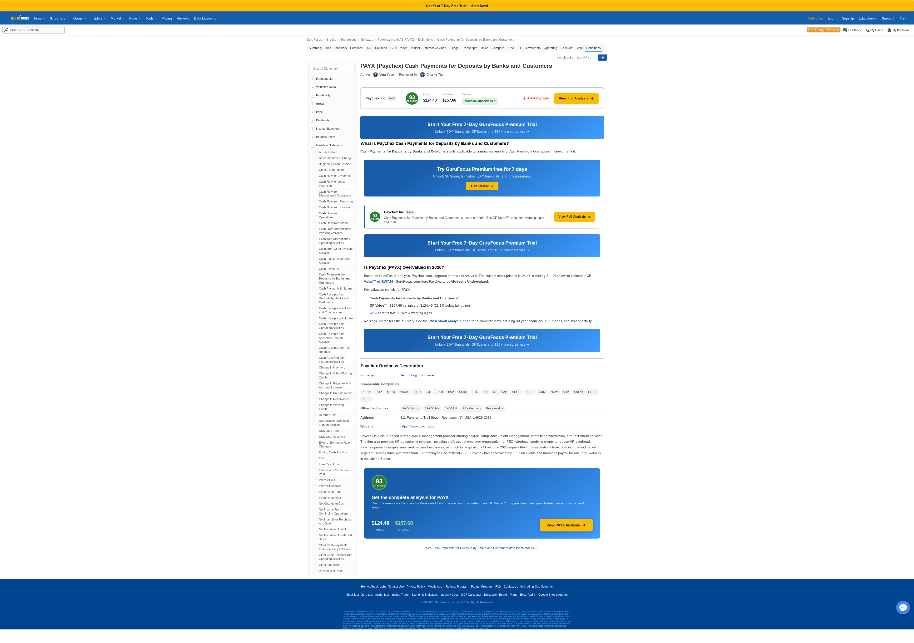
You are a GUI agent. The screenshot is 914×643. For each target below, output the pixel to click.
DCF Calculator (471, 594)
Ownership (533, 48)
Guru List (367, 594)
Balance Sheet (325, 137)
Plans (513, 594)
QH (485, 392)
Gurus (78, 18)
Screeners (58, 18)
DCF (369, 48)
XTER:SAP (500, 392)
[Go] (602, 57)
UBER (530, 392)
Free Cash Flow (329, 464)
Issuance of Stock (330, 498)
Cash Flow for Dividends (335, 175)
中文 (523, 586)
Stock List (352, 594)
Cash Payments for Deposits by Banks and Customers (475, 39)
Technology (349, 39)
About (374, 586)
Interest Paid (327, 480)
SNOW (578, 392)
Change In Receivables (334, 399)
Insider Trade (400, 594)
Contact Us (511, 586)
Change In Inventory (332, 367)
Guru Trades (398, 48)
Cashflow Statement (329, 145)
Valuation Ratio (326, 87)
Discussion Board (495, 594)
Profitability (323, 95)
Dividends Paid (329, 430)
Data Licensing (205, 18)
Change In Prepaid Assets (336, 393)
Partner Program (481, 586)
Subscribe (815, 18)
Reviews (183, 18)
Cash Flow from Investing (335, 207)
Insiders (97, 18)
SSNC (463, 392)
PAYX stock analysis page (450, 321)
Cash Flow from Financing (336, 201)
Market (116, 18)
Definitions (425, 39)
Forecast (356, 48)
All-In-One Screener (540, 586)
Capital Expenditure (332, 170)
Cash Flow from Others (333, 223)
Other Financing (329, 565)
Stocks (331, 39)
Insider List (382, 594)
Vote (580, 48)
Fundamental (324, 78)
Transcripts (469, 48)
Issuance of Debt (330, 492)
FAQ (498, 586)
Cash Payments (329, 268)
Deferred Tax (327, 415)
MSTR (391, 392)
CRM (542, 392)
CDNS (592, 392)
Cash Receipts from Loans (336, 318)
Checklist (567, 48)
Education (867, 18)
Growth (320, 103)
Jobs (383, 586)
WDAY (404, 392)
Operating (550, 48)
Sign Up (848, 18)
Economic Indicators (425, 594)
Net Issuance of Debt (332, 529)
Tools (150, 18)
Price (319, 112)
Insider (415, 48)
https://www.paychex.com (419, 426)
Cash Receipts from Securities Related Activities (331, 338)
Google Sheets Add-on (553, 594)
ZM (428, 392)
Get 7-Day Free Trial (823, 30)
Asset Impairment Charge (335, 158)
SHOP (516, 392)
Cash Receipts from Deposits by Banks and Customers (334, 298)
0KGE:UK (451, 408)
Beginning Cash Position (335, 164)
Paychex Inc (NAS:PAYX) (396, 39)
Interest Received (330, 486)
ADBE (366, 399)
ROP (379, 392)
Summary (315, 48)
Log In (832, 18)
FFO (321, 458)
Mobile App (435, 586)
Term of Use (396, 586)
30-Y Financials (336, 48)
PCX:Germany (471, 408)
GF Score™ (379, 313)
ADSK (366, 392)
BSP (451, 392)
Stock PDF (515, 48)
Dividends (322, 120)
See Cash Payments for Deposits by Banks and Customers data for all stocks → (482, 548)
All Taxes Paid (328, 152)
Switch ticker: (565, 57)
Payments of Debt (330, 571)
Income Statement (327, 128)
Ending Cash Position (333, 452)
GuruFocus (314, 39)
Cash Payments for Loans (335, 288)
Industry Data (449, 594)
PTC (475, 392)
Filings (454, 48)
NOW (554, 392)
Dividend (381, 48)
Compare (498, 48)
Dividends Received (332, 436)
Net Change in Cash (332, 503)
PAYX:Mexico (411, 408)
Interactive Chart (434, 48)
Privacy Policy (416, 586)
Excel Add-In (528, 594)
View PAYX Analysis (563, 525)
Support (888, 18)
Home (38, 18)
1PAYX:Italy (432, 408)
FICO (417, 392)
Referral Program (457, 586)
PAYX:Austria (494, 408)
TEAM (439, 392)
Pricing (167, 18)
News (134, 18)
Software (367, 39)
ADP (566, 392)
